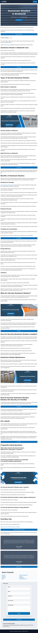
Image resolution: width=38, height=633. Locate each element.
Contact (35, 1)
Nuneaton (2, 526)
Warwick (20, 576)
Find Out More (19, 238)
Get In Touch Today (19, 34)
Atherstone (13, 526)
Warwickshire (21, 577)
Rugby (3, 578)
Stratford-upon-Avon (22, 578)
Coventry (6, 526)
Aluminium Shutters (6, 44)
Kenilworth (4, 577)
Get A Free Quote (19, 566)
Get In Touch (19, 619)
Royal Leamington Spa (23, 575)
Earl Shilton (18, 526)
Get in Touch (19, 167)
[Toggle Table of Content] (10, 38)
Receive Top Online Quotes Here (19, 529)
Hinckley (9, 526)
